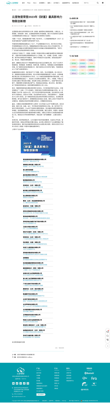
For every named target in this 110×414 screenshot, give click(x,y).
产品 (28, 3)
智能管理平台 (70, 380)
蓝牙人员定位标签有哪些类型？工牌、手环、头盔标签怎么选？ (82, 33)
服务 (49, 3)
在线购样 (41, 394)
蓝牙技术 (91, 73)
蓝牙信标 (74, 63)
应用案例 (42, 3)
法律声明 (51, 400)
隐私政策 (44, 400)
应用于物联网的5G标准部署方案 (25, 354)
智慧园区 (56, 378)
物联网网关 (39, 383)
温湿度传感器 (91, 66)
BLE (83, 70)
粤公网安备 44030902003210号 (90, 400)
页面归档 (57, 400)
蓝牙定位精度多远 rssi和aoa (24, 357)
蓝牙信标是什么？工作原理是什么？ (80, 47)
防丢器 (38, 380)
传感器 (91, 63)
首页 (23, 3)
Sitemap (64, 400)
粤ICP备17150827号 (74, 400)
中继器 (38, 378)
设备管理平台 (66, 3)
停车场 (56, 386)
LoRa (82, 73)
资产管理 (91, 70)
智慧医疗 (56, 380)
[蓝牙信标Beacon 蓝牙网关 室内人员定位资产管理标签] (12, 3)
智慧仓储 (56, 373)
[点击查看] (17, 383)
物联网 (73, 60)
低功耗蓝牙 (82, 63)
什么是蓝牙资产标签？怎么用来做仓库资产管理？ (82, 37)
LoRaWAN (82, 66)
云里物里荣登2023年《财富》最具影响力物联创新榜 (36, 10)
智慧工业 (56, 383)
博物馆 (56, 388)
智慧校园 (56, 375)
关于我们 (56, 3)
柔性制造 (68, 375)
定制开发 (68, 373)
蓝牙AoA (74, 73)
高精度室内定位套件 (41, 386)
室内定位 (91, 60)
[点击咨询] (107, 331)
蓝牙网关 (83, 60)
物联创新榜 (61, 348)
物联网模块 (39, 388)
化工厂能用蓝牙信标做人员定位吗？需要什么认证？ (82, 26)
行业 (34, 3)
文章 (19, 10)
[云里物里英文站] (102, 3)
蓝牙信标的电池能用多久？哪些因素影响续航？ (81, 43)
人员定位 (74, 66)
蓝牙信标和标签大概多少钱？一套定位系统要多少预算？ (82, 22)
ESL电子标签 (39, 391)
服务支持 (68, 378)
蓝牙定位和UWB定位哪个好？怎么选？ (80, 40)
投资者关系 (75, 3)
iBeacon (74, 70)
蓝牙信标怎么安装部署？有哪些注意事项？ (81, 30)
